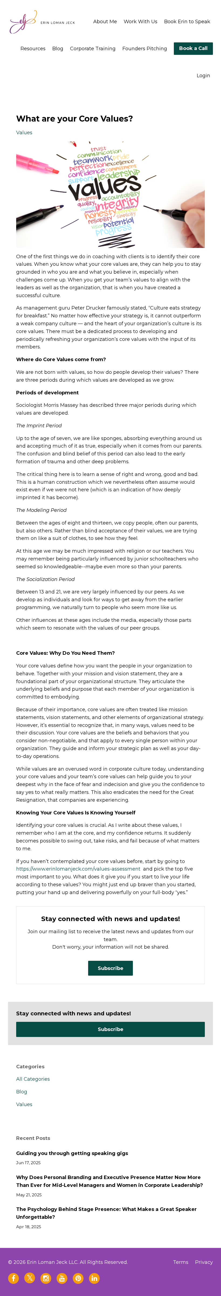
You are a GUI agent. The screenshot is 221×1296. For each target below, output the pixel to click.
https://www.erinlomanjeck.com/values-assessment (78, 869)
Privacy (204, 1262)
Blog (57, 49)
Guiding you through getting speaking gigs (72, 1153)
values (24, 133)
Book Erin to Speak (187, 22)
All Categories (33, 1079)
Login (203, 76)
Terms (180, 1262)
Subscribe (110, 968)
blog (21, 1092)
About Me (105, 22)
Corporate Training (93, 49)
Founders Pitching (144, 49)
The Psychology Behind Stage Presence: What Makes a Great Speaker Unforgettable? (106, 1213)
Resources (33, 49)
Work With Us (140, 22)
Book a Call (193, 48)
